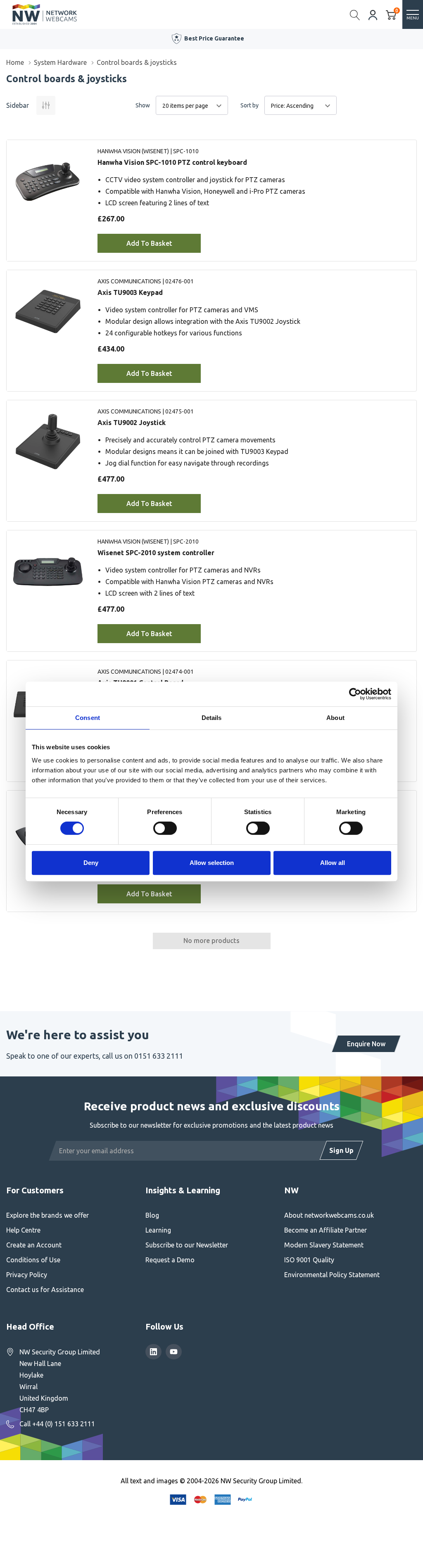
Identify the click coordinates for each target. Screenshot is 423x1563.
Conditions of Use (33, 1260)
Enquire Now (366, 1044)
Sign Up (341, 1150)
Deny (90, 862)
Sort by (249, 105)
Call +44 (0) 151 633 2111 (57, 1424)
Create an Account (34, 1245)
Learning (158, 1230)
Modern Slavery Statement (324, 1245)
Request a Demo (170, 1260)
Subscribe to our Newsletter (186, 1245)
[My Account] (373, 14)
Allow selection (212, 862)
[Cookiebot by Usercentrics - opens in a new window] (355, 694)
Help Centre (23, 1230)
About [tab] (335, 717)
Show (142, 105)
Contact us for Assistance (45, 1289)
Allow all (332, 862)
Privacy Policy (26, 1274)
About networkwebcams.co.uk (329, 1215)
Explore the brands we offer (47, 1215)
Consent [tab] (87, 717)
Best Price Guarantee (214, 38)
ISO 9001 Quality (309, 1260)
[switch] (165, 828)
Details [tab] (212, 717)
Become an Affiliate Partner (325, 1230)
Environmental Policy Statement (332, 1274)
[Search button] (355, 14)
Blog (152, 1215)
